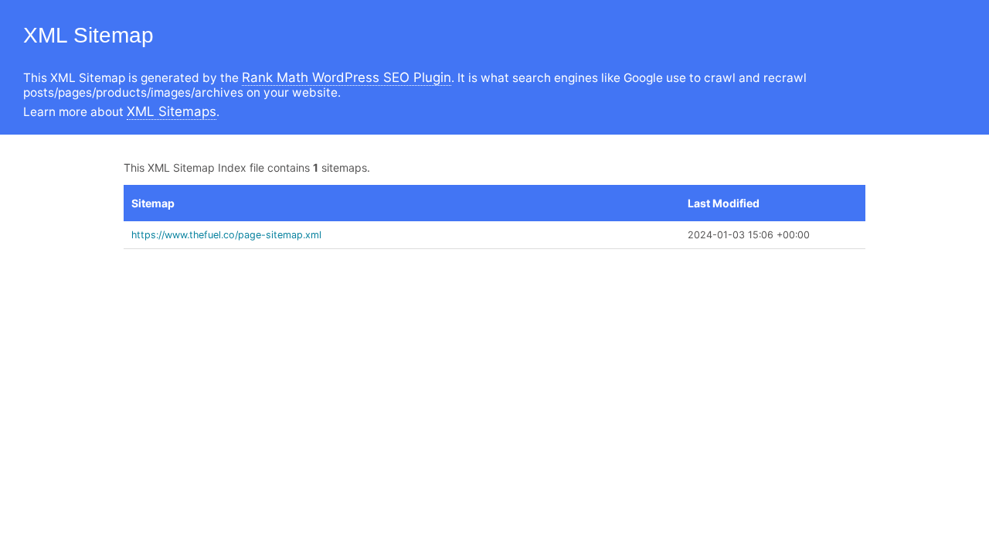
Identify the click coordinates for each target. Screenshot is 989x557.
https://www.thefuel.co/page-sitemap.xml (226, 235)
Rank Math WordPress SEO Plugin (346, 77)
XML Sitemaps (171, 111)
